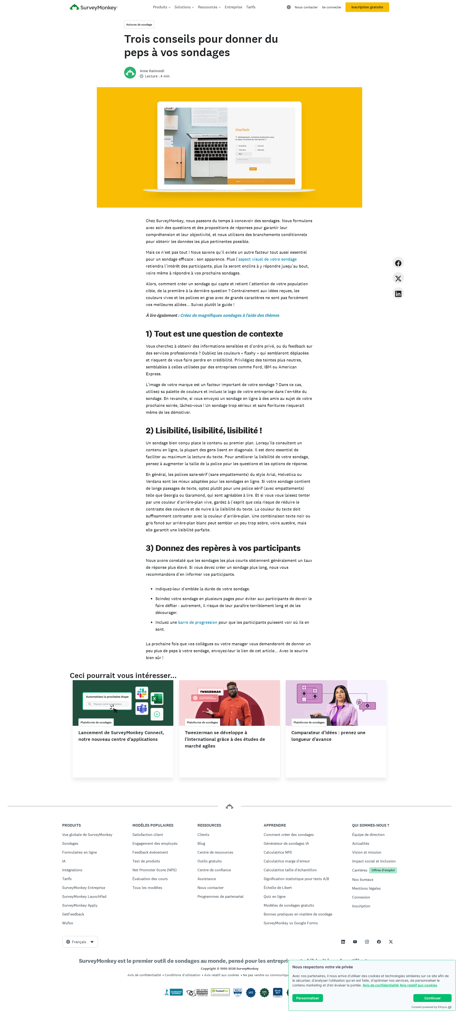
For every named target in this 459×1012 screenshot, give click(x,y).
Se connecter (331, 7)
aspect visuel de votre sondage (267, 259)
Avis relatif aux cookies (418, 985)
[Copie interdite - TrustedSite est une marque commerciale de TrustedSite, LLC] (220, 995)
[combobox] (80, 941)
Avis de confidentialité (381, 985)
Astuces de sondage (139, 25)
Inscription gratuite (367, 7)
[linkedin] (398, 293)
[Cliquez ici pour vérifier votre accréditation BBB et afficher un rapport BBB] (173, 995)
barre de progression (197, 622)
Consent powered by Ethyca (429, 1007)
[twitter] (398, 277)
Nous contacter (306, 7)
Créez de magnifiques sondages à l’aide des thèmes (229, 315)
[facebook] (398, 262)
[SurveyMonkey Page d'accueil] (94, 7)
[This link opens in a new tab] (343, 942)
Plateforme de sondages (96, 722)
